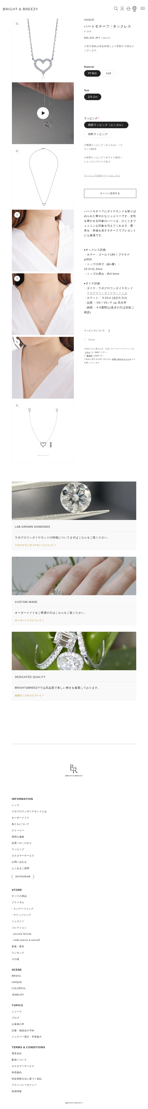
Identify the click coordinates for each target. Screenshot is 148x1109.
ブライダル (18, 902)
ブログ (15, 1017)
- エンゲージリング (23, 908)
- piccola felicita (21, 934)
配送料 (89, 356)
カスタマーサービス (23, 855)
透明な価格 (18, 836)
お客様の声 (18, 1024)
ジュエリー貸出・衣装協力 (27, 1036)
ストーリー (18, 830)
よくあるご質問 (20, 868)
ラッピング (18, 849)
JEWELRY (18, 994)
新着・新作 (18, 946)
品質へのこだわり (22, 843)
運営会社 (17, 1053)
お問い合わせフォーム (121, 359)
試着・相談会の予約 (23, 1030)
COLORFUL (19, 988)
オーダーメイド (20, 817)
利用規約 (17, 1072)
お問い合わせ (19, 862)
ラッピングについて (94, 330)
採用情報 (17, 1091)
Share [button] (91, 339)
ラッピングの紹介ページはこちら (102, 175)
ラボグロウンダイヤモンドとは (107, 293)
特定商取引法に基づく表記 (27, 1078)
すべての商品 (19, 896)
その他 (15, 959)
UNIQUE (17, 982)
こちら (88, 352)
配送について (19, 1059)
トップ (15, 805)
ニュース (17, 1011)
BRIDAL (16, 976)
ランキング (18, 952)
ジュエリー (18, 921)
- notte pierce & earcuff (26, 940)
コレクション (19, 927)
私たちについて (20, 824)
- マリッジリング (21, 915)
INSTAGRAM (22, 876)
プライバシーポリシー (24, 1085)
